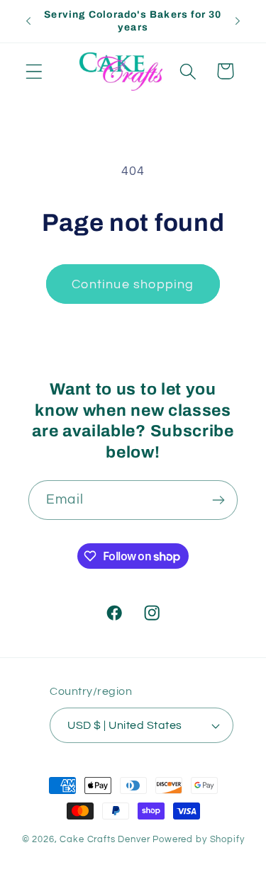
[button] (34, 71)
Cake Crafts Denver (105, 839)
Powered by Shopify (198, 839)
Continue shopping (133, 284)
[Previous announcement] (28, 21)
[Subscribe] (218, 500)
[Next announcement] (237, 21)
